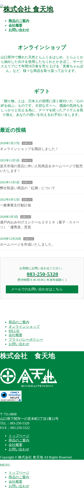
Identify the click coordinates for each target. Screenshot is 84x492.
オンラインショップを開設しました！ (29, 149)
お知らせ (27, 143)
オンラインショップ (24, 326)
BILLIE (14, 331)
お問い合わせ (19, 344)
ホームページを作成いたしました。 (27, 244)
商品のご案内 (19, 322)
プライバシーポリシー (26, 339)
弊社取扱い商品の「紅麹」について (27, 188)
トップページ (19, 436)
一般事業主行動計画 (15, 205)
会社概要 (15, 335)
